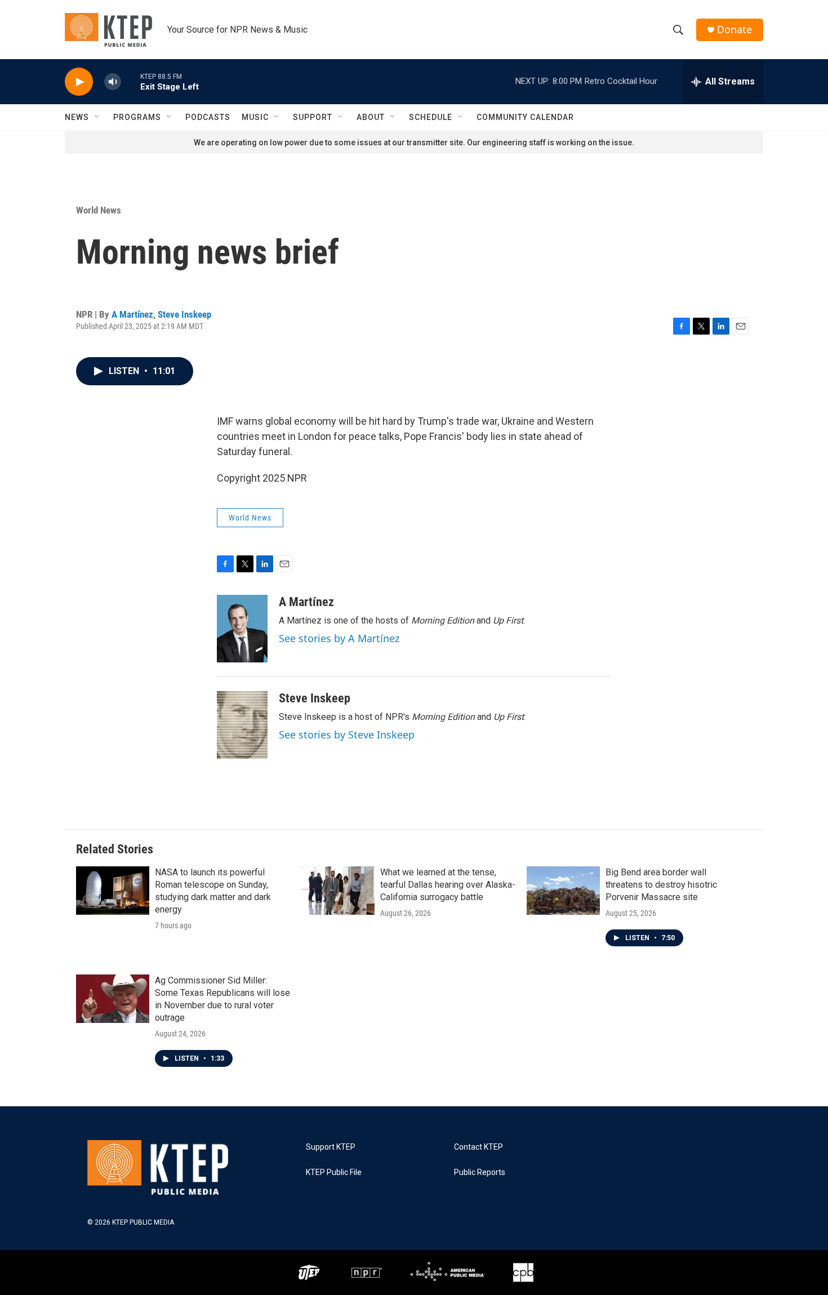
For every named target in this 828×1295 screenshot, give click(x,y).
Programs (137, 117)
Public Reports (479, 1172)
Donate (734, 29)
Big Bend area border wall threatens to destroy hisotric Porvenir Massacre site (661, 884)
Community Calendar (525, 117)
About (371, 117)
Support (312, 117)
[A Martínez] (242, 628)
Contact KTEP (478, 1147)
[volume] (112, 82)
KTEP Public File (334, 1172)
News (77, 117)
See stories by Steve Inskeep (347, 734)
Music (255, 117)
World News (98, 210)
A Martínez (132, 314)
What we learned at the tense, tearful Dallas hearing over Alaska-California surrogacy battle (447, 884)
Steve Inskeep (184, 314)
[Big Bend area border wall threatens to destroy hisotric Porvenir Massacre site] (563, 890)
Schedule (430, 117)
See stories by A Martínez (339, 638)
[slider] (130, 81)
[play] (79, 81)
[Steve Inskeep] (242, 725)
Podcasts (207, 117)
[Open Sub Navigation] (97, 117)
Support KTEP (330, 1147)
